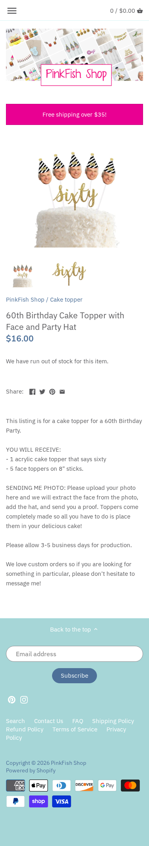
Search (15, 721)
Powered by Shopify (31, 770)
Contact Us (48, 721)
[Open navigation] (12, 11)
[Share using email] (62, 390)
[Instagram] (24, 699)
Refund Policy (24, 729)
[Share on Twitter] (42, 390)
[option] (22, 273)
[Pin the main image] (52, 390)
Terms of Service (74, 729)
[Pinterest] (11, 699)
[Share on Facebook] (32, 390)
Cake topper (66, 299)
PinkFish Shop (25, 299)
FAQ (77, 721)
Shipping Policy (113, 721)
